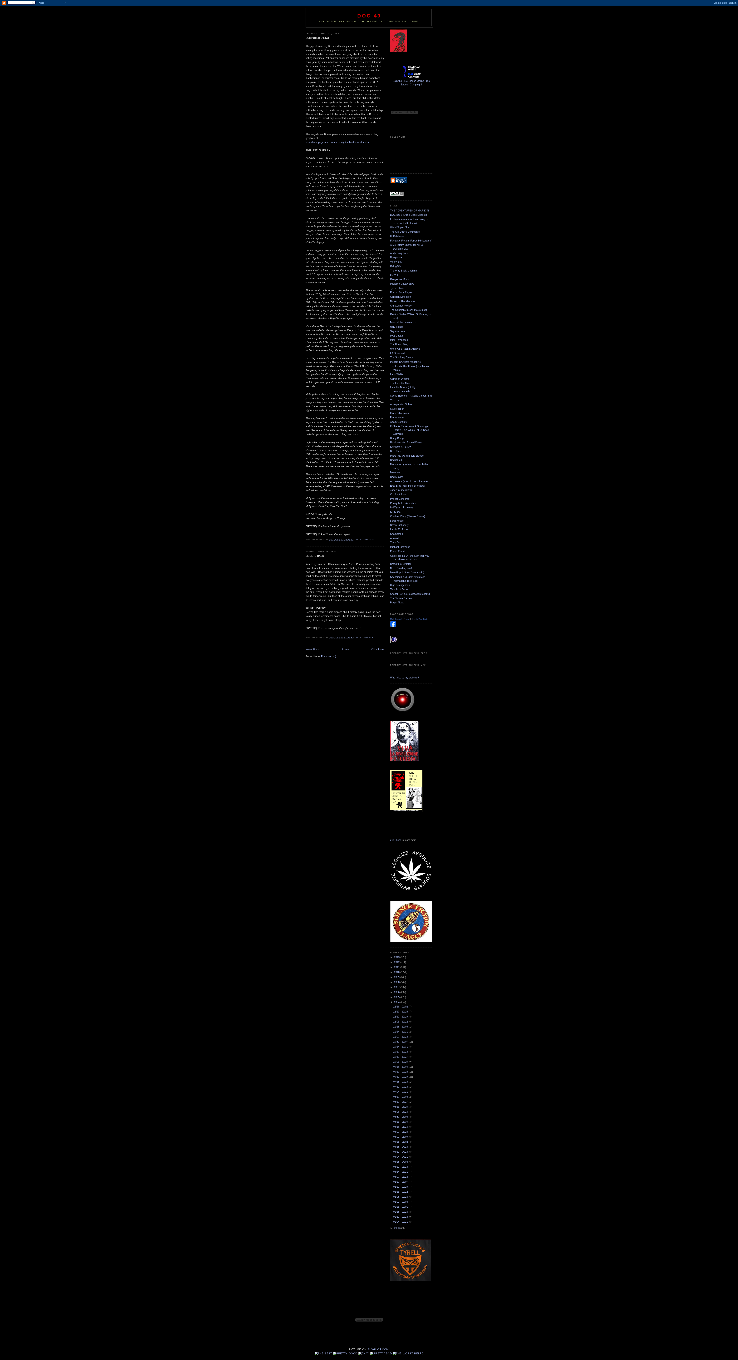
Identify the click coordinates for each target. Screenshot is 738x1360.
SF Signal (395, 511)
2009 (397, 977)
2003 (397, 1228)
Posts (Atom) (328, 656)
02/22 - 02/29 (401, 1186)
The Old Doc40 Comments (405, 231)
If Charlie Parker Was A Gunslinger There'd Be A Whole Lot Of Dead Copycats (409, 430)
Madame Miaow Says (402, 283)
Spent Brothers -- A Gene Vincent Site (411, 395)
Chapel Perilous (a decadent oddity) (410, 593)
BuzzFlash (396, 451)
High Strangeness (400, 585)
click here (395, 840)
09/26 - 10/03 (401, 1066)
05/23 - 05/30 (401, 1121)
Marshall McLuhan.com (403, 322)
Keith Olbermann (399, 413)
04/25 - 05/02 (401, 1141)
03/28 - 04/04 (401, 1161)
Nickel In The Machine (402, 301)
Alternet (394, 538)
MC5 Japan (396, 335)
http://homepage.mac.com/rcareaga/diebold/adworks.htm (337, 142)
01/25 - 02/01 (401, 1206)
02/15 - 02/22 (401, 1191)
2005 (397, 997)
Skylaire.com (397, 331)
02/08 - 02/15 (401, 1196)
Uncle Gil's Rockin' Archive (405, 348)
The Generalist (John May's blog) (408, 309)
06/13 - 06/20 (401, 1106)
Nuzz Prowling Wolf (401, 568)
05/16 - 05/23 (401, 1126)
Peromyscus (397, 417)
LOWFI (394, 274)
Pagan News (397, 602)
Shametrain (396, 533)
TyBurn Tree (397, 288)
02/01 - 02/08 (401, 1201)
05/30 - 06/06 (401, 1116)
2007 (397, 987)
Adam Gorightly (398, 421)
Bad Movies (396, 476)
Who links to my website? (404, 677)
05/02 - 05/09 (401, 1136)
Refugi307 (395, 266)
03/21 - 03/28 (401, 1166)
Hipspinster (396, 257)
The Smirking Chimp (401, 357)
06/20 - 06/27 (401, 1101)
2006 (397, 992)
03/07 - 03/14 (401, 1176)
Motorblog (395, 472)
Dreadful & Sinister (400, 563)
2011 (397, 967)
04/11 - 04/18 (401, 1151)
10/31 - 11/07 (401, 1041)
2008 (397, 982)
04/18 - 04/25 (401, 1146)
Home (345, 649)
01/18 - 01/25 (401, 1211)
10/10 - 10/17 (401, 1056)
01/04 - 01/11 (401, 1221)
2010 (397, 972)
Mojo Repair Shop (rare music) (407, 572)
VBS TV (394, 399)
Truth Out (395, 542)
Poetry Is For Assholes (403, 503)
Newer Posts (313, 649)
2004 (397, 1002)
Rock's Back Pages (401, 292)
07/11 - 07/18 (401, 1086)
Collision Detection (400, 296)
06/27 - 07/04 (401, 1096)
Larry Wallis (396, 374)
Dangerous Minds (400, 279)
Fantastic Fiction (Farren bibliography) (411, 240)
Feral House (397, 520)
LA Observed (397, 353)
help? (418, 1353)
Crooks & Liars (398, 494)
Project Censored (399, 498)
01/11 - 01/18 (401, 1216)
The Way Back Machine (403, 270)
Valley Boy (396, 261)
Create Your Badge (420, 619)
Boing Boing (397, 438)
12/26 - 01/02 (401, 1006)
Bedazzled (396, 460)
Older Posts (377, 649)
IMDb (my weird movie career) (407, 455)
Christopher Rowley (401, 305)
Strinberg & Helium (400, 446)
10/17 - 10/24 (401, 1051)
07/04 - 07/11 (401, 1091)
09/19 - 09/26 (401, 1071)
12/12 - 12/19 (401, 1016)
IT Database (397, 236)
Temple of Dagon (399, 589)
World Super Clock (400, 227)
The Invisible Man (400, 383)
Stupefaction (397, 408)
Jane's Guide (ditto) (401, 490)
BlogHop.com (378, 1349)
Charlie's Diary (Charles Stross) (407, 516)
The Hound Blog (399, 344)
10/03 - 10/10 (401, 1061)
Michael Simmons (400, 547)
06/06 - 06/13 (401, 1111)
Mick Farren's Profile (399, 619)
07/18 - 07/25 (401, 1081)
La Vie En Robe (399, 529)
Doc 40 (369, 16)
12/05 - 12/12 (401, 1021)
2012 (397, 962)
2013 (397, 957)
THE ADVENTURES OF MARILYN (409, 210)
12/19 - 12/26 (401, 1011)
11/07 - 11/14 (401, 1036)
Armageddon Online (401, 404)
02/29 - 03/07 (401, 1181)
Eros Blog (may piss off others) (407, 485)
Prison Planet (397, 551)
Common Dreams (400, 378)
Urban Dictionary (399, 525)
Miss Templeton (399, 339)
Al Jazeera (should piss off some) (409, 481)
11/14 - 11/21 (401, 1031)
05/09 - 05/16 (401, 1131)
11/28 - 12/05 (401, 1026)
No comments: (365, 540)
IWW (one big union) (401, 507)
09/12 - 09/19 (401, 1076)
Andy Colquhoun (399, 253)
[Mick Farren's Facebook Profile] (393, 626)
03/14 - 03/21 (401, 1171)
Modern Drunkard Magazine (405, 361)
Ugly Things (396, 326)
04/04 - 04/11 (401, 1156)
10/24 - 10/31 (401, 1046)
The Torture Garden (401, 598)
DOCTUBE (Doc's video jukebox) (408, 214)
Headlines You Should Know (405, 442)
